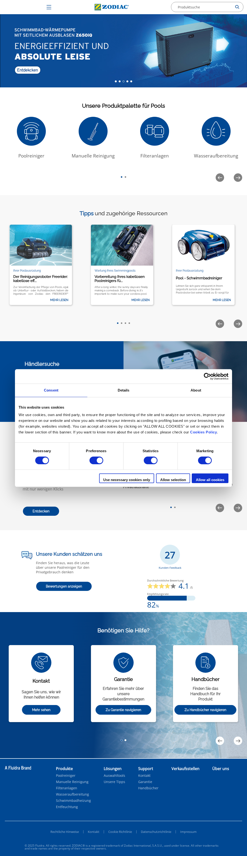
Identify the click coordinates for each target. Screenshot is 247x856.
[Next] (238, 177)
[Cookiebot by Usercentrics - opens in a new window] (207, 376)
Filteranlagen (66, 788)
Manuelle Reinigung (72, 782)
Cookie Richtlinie (120, 832)
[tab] (116, 81)
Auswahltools (114, 776)
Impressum (188, 832)
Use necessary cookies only (126, 480)
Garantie (145, 782)
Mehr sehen (41, 710)
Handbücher (148, 788)
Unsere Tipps (114, 782)
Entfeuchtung (67, 807)
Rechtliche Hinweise (64, 832)
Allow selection (173, 480)
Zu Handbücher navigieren (205, 710)
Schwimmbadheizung (73, 801)
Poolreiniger (65, 776)
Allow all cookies (210, 480)
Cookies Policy (203, 432)
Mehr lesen (59, 300)
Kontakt (144, 776)
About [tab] (196, 390)
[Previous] (220, 177)
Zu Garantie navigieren (123, 710)
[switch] (96, 460)
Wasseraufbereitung (72, 794)
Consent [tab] (51, 390)
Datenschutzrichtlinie (156, 832)
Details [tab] (124, 390)
